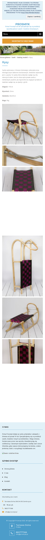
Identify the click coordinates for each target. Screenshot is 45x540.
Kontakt (7, 481)
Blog (6, 477)
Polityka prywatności (30, 12)
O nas (6, 473)
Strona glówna (9, 469)
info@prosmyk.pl (11, 512)
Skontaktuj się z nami (22, 41)
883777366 (9, 508)
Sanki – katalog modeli (20, 57)
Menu (5, 34)
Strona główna (5, 57)
